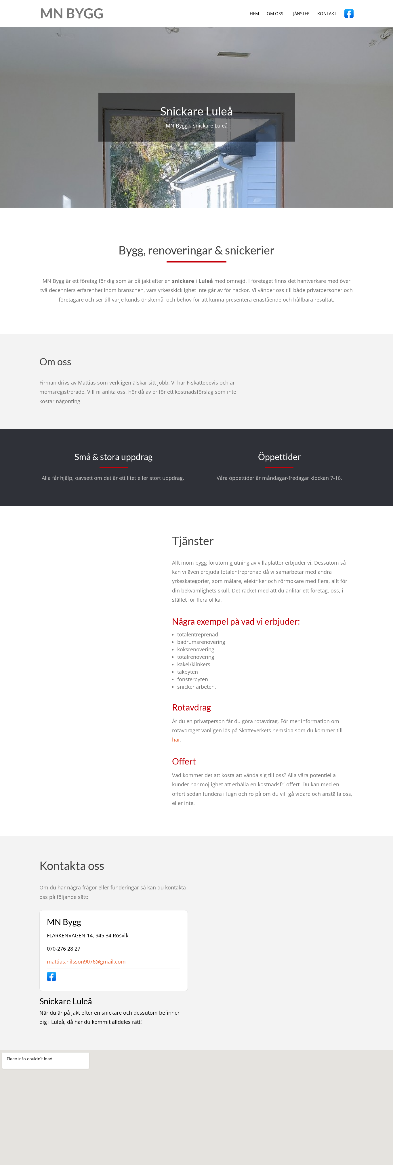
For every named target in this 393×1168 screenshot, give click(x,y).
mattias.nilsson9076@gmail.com (86, 961)
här (176, 739)
